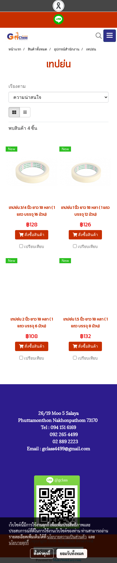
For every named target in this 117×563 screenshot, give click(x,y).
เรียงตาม (19, 86)
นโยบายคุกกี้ (19, 542)
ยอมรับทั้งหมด (72, 553)
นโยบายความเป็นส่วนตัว (67, 536)
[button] (97, 36)
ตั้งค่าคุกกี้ (42, 553)
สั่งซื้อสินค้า (33, 234)
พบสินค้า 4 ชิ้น (23, 128)
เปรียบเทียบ (34, 246)
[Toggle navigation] (109, 35)
